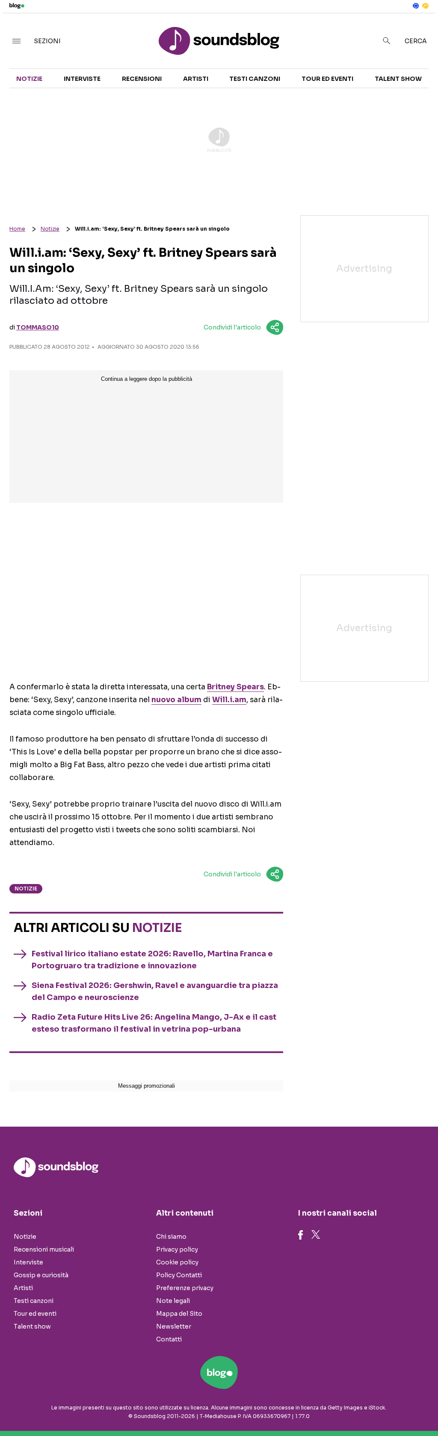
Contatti (169, 1339)
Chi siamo (171, 1236)
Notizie (29, 79)
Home (17, 228)
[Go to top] (372, 1408)
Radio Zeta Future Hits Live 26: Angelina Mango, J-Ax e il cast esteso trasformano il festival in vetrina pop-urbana (154, 1023)
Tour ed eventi (327, 79)
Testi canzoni (254, 79)
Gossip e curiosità (41, 1275)
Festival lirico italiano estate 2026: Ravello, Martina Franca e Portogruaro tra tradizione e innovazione (152, 959)
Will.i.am (229, 699)
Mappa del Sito (179, 1313)
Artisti (195, 79)
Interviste (82, 79)
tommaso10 (37, 327)
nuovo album (176, 699)
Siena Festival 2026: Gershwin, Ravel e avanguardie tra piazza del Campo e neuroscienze (155, 991)
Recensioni (142, 79)
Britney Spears (235, 686)
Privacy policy (177, 1249)
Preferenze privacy (184, 1288)
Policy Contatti (179, 1275)
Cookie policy (177, 1262)
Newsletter (173, 1326)
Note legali (173, 1301)
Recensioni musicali (44, 1249)
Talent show (398, 79)
